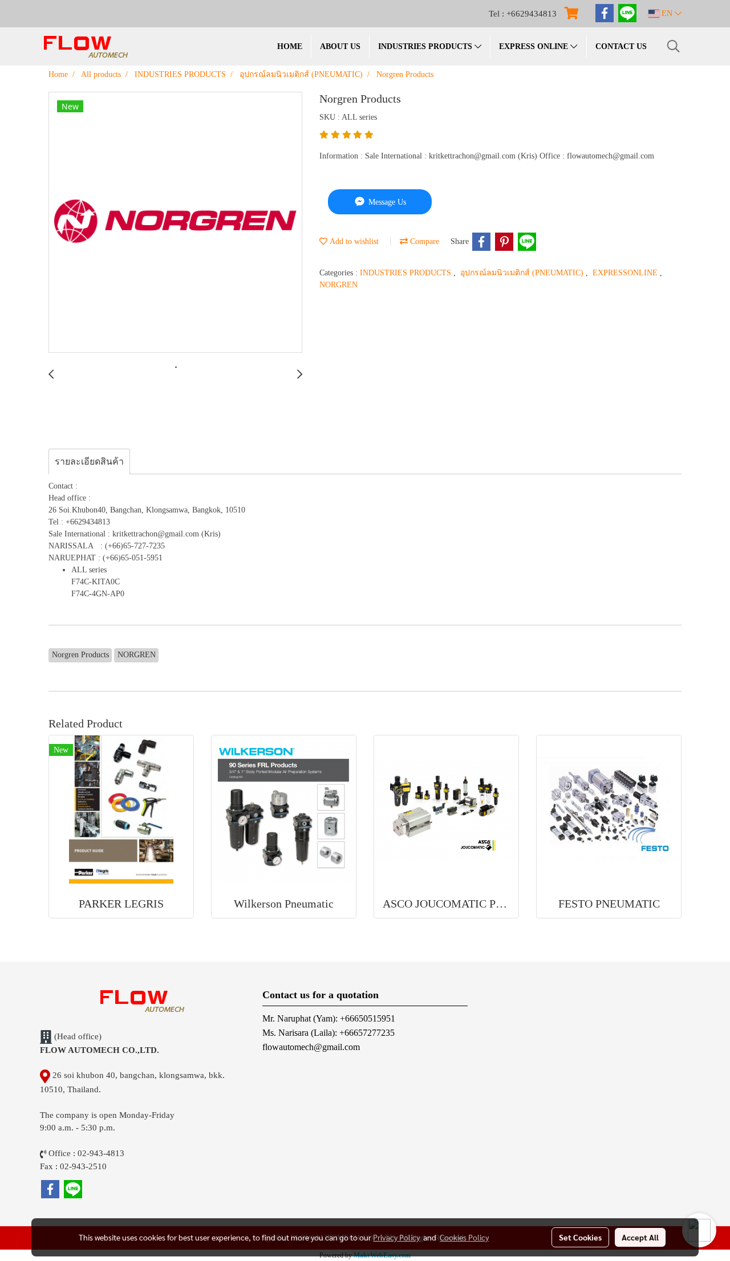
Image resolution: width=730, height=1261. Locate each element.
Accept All (640, 1237)
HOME (289, 46)
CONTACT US (621, 46)
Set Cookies (580, 1237)
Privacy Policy (396, 1237)
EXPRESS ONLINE (534, 46)
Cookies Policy (464, 1237)
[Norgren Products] (175, 222)
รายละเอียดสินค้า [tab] (89, 461)
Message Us (386, 202)
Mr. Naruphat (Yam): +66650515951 (328, 1018)
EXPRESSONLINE (626, 273)
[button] (673, 46)
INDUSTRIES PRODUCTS (426, 46)
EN (667, 13)
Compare (423, 241)
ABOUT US (340, 46)
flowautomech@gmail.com (311, 1047)
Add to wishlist (353, 241)
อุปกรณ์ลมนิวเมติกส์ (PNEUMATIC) (523, 273)
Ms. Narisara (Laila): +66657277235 (328, 1033)
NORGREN (338, 284)
